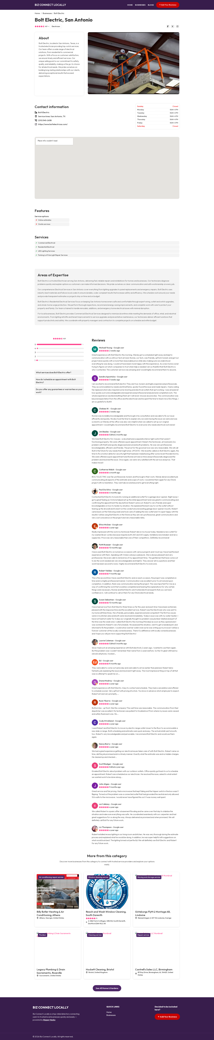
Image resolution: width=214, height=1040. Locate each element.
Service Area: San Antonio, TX (51, 116)
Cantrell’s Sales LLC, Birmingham (153, 969)
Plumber (42, 935)
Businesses (140, 5)
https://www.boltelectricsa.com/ (52, 124)
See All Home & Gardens (107, 988)
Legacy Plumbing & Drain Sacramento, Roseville (51, 971)
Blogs (151, 5)
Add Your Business (168, 5)
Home (130, 5)
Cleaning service (95, 935)
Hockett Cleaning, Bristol (100, 969)
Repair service (143, 935)
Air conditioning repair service (51, 877)
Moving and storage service (149, 877)
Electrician (56, 26)
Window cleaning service (98, 877)
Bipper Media (49, 1020)
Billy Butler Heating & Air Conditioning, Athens (50, 913)
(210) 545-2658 (45, 120)
